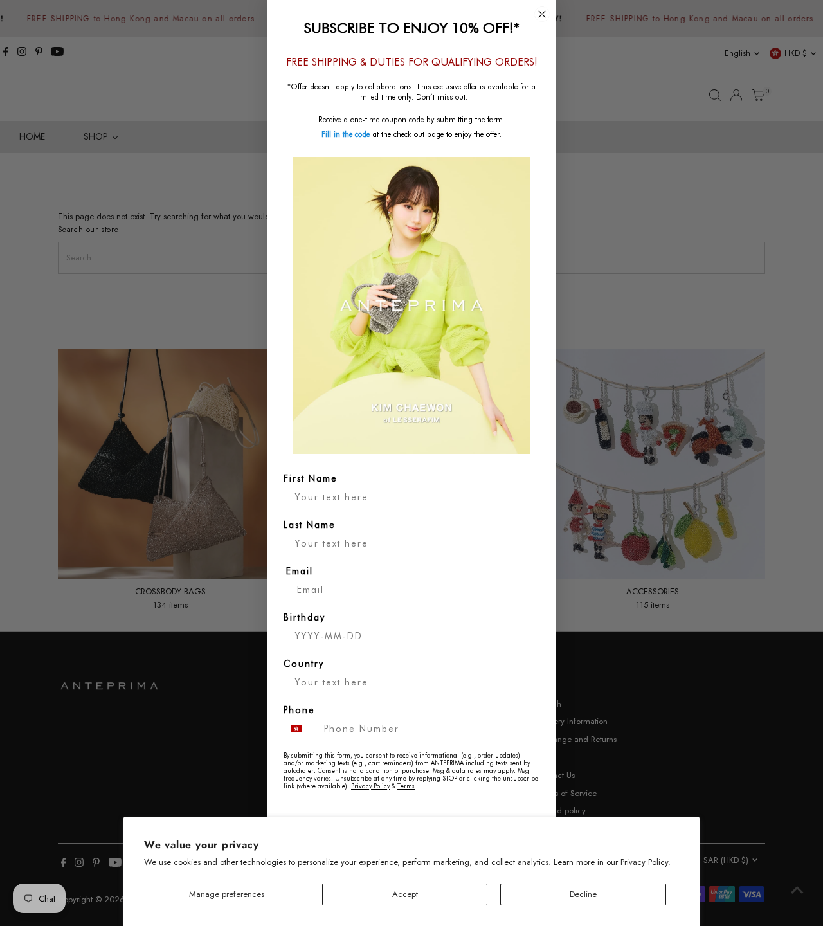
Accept (405, 894)
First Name (311, 478)
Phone (299, 710)
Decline (583, 894)
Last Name (310, 525)
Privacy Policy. (645, 862)
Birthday (304, 617)
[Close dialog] (542, 14)
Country (304, 663)
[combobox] (301, 729)
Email (299, 571)
